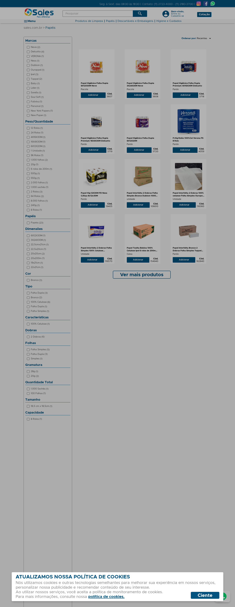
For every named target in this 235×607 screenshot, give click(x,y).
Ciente (205, 595)
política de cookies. (106, 597)
